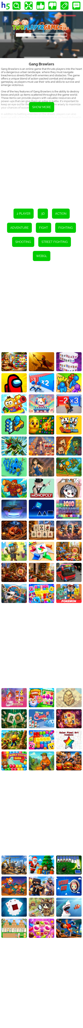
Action (60, 213)
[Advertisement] (41, 161)
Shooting (23, 242)
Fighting (65, 228)
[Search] (16, 6)
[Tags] (64, 6)
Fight (43, 228)
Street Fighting (55, 242)
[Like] (40, 6)
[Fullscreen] (29, 6)
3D (43, 213)
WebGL (41, 256)
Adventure (19, 228)
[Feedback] (76, 6)
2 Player (23, 213)
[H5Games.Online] (6, 6)
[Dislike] (52, 6)
